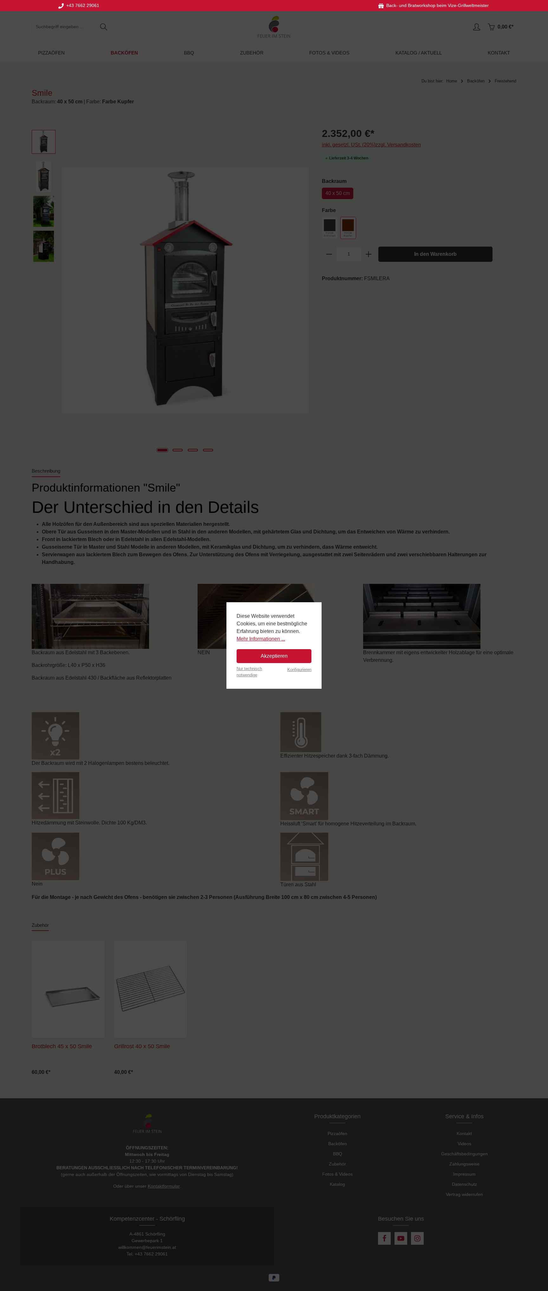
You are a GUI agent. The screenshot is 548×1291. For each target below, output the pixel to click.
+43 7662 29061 (81, 5)
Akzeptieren (274, 656)
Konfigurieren (299, 669)
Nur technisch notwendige (249, 671)
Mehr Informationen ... (261, 639)
